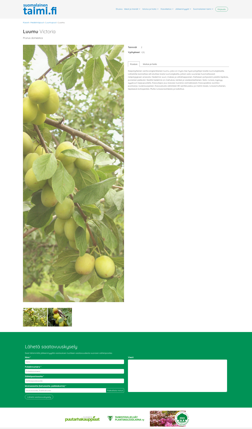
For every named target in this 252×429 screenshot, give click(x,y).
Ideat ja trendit (131, 9)
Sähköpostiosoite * (34, 376)
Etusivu (119, 9)
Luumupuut (50, 22)
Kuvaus (133, 64)
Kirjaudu (222, 9)
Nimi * (28, 357)
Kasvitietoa (166, 9)
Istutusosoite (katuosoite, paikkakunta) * (45, 386)
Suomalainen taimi (202, 9)
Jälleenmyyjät (182, 9)
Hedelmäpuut (37, 22)
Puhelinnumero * (33, 366)
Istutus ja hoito (149, 9)
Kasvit (26, 22)
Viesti (131, 357)
